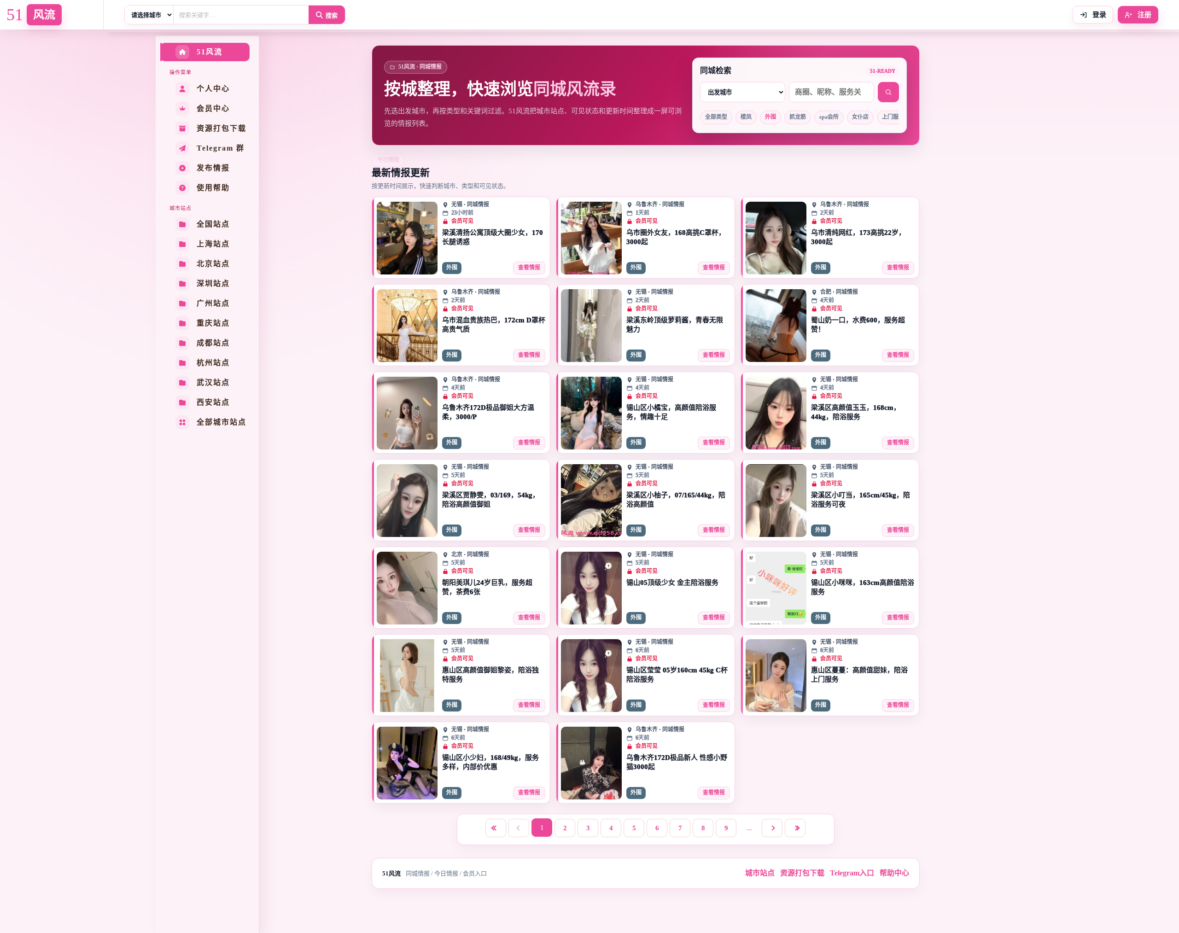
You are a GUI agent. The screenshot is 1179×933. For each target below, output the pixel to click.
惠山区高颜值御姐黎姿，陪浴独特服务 (490, 674)
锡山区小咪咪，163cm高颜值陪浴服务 (862, 587)
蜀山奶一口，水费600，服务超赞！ (858, 324)
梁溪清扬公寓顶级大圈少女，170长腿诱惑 (492, 237)
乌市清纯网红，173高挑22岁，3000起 (858, 237)
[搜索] (888, 92)
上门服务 (893, 117)
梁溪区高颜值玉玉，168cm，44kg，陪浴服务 (855, 412)
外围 (770, 117)
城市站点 (760, 873)
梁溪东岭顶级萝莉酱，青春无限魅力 (674, 324)
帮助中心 (894, 873)
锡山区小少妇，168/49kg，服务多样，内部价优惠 (490, 762)
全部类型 (716, 117)
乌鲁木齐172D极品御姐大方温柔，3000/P (488, 412)
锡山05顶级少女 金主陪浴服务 (672, 582)
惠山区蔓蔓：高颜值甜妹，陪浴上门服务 (859, 674)
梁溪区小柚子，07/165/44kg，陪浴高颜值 (675, 499)
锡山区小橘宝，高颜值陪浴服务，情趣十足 (671, 412)
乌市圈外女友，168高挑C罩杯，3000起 (675, 237)
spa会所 (829, 117)
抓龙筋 (797, 117)
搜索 (332, 15)
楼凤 (746, 117)
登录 (1098, 14)
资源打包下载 (802, 873)
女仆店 (860, 117)
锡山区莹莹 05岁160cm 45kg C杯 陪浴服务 (677, 674)
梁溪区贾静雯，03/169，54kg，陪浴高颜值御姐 (490, 499)
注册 (1143, 14)
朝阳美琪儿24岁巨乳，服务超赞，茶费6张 (487, 587)
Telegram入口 (852, 873)
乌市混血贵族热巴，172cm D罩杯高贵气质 (493, 324)
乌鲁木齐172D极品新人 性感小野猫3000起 (676, 762)
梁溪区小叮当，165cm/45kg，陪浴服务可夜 (860, 499)
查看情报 (529, 267)
